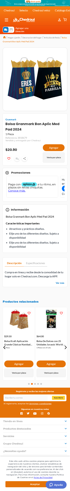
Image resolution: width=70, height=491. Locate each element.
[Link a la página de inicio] (4, 37)
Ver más (60, 282)
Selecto (23, 10)
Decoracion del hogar (32, 37)
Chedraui (9, 10)
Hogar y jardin (14, 37)
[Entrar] (60, 19)
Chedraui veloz (41, 10)
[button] (6, 20)
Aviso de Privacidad (43, 477)
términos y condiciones (40, 403)
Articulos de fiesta (52, 37)
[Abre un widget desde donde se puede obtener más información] (56, 485)
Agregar (53, 147)
